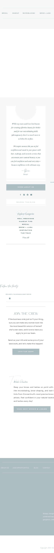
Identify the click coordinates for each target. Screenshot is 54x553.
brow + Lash (26, 227)
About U (4, 467)
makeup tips (25, 221)
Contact (46, 467)
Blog (36, 467)
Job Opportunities (21, 467)
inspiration (25, 230)
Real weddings (25, 218)
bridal (25, 224)
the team (26, 233)
